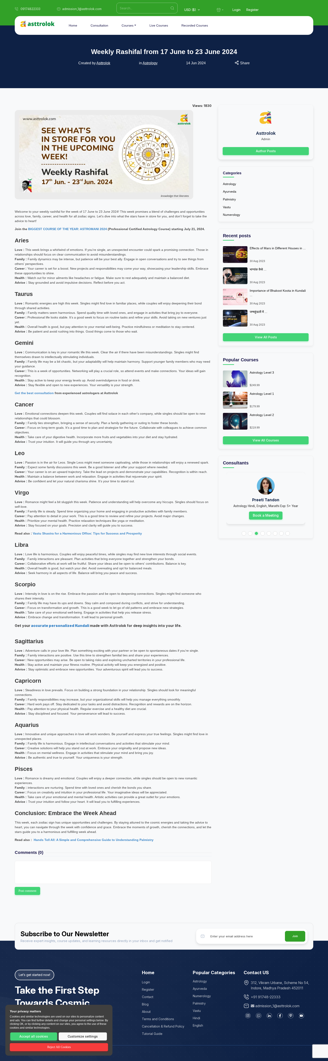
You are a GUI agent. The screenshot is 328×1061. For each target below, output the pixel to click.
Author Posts (266, 151)
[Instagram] (248, 1015)
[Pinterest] (290, 1015)
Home (73, 25)
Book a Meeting (266, 515)
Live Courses (158, 25)
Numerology (231, 214)
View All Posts (266, 337)
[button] (244, 533)
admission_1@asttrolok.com (277, 1006)
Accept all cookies (33, 1036)
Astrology (150, 63)
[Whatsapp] (258, 1015)
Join (295, 936)
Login (237, 10)
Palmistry (229, 199)
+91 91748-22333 (265, 997)
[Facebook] (280, 1015)
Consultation (99, 25)
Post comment (27, 890)
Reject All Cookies (59, 1047)
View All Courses (266, 440)
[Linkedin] (269, 1015)
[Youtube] (301, 1015)
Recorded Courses (194, 25)
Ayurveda (229, 191)
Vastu (227, 207)
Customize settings (83, 1036)
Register (252, 10)
